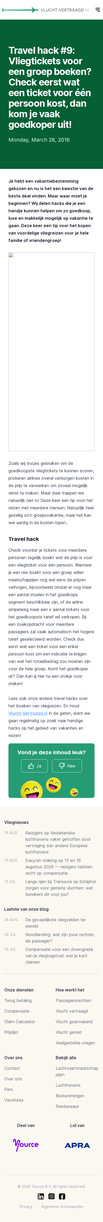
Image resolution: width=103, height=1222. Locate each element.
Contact (12, 1068)
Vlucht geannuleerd (74, 1021)
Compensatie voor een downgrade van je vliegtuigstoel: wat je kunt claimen (59, 956)
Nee (71, 766)
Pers (8, 1089)
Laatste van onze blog (26, 909)
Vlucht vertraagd (72, 1011)
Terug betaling (18, 1000)
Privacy (26, 1206)
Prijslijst (11, 1032)
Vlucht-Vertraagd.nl (28, 713)
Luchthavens (68, 1085)
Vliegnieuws (16, 822)
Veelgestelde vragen (75, 1042)
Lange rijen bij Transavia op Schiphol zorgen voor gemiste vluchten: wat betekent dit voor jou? (60, 888)
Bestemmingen (70, 1095)
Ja (38, 766)
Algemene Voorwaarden (62, 1206)
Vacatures (14, 1100)
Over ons (13, 1078)
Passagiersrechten (73, 1000)
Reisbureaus (67, 1106)
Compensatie (17, 1011)
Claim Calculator (19, 1021)
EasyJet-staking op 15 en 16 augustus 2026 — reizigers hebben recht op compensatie (58, 867)
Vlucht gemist (69, 1032)
